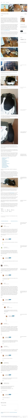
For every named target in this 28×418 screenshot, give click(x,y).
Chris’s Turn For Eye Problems (5, 166)
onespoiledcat (5, 323)
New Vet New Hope (4, 162)
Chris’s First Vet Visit (4, 167)
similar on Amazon (12, 192)
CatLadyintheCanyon (6, 362)
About (4, 2)
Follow (21, 31)
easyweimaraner (6, 265)
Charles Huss (7, 299)
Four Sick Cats (3, 159)
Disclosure (7, 2)
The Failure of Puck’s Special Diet (5, 163)
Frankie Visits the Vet (4, 164)
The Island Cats (5, 247)
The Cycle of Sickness (4, 160)
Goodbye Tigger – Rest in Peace (5, 157)
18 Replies (2, 15)
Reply (1, 236)
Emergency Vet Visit (4, 158)
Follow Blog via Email (22, 24)
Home (1, 2)
